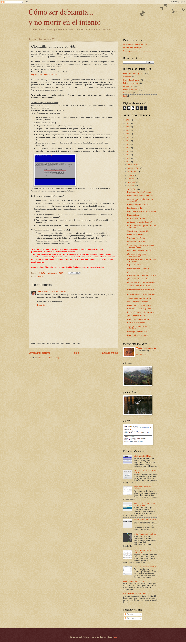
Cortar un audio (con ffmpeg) (133, 581)
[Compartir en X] (74, 273)
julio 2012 (131, 175)
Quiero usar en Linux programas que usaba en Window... (140, 246)
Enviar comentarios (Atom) (49, 358)
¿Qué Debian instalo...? (136, 316)
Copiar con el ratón (134, 265)
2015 (128, 151)
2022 (128, 127)
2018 (128, 141)
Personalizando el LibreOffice (138, 268)
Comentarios (131, 618)
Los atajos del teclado (135, 208)
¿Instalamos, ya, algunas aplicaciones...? (136, 255)
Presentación (128, 93)
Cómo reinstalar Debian (135, 234)
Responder (41, 305)
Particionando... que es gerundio (139, 309)
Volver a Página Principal (132, 48)
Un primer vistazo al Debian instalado (141, 295)
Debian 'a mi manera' (130, 83)
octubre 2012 (133, 172)
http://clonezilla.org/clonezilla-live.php (46, 74)
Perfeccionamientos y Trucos (134, 73)
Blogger (115, 637)
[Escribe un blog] (72, 273)
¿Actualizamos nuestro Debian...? (139, 222)
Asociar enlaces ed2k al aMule (145, 520)
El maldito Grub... (133, 215)
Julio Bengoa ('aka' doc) (147, 348)
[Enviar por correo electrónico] (69, 273)
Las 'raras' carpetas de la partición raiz (141, 312)
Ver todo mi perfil (142, 354)
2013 (128, 158)
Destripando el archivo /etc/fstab (139, 192)
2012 (128, 162)
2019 (128, 137)
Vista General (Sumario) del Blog (135, 44)
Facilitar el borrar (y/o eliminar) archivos (141, 282)
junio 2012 (132, 179)
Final (125, 96)
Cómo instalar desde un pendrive (139, 305)
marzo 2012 (132, 189)
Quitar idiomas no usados (136, 241)
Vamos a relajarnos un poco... (138, 302)
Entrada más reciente (39, 353)
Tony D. (40, 291)
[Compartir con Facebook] (77, 273)
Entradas (129, 614)
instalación (41, 277)
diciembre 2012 (133, 165)
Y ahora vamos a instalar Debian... (140, 298)
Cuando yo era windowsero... (137, 332)
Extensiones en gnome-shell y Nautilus (141, 275)
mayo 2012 (132, 182)
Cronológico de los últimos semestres (137, 51)
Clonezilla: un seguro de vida (137, 231)
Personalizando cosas (131, 80)
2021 (128, 130)
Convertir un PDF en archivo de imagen (141, 212)
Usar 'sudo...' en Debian (136, 238)
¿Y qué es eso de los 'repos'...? (138, 272)
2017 (128, 144)
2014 (128, 155)
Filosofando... (128, 86)
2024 (128, 120)
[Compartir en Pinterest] (79, 273)
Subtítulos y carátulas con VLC (145, 567)
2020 (128, 134)
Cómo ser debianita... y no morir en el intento (65, 17)
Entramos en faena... (131, 90)
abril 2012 (131, 186)
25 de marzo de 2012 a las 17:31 (56, 291)
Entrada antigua (110, 353)
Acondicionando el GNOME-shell (139, 286)
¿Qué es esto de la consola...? (138, 279)
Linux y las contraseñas (136, 323)
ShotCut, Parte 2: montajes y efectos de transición (144, 504)
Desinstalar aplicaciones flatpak (135, 594)
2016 (128, 148)
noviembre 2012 (134, 168)
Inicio (76, 353)
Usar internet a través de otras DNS (140, 196)
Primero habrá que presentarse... (139, 335)
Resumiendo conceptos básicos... (139, 250)
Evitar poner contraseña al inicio (139, 319)
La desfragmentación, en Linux (145, 534)
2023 (128, 123)
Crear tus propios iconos (136, 218)
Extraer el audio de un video (137, 205)
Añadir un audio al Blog (142, 456)
